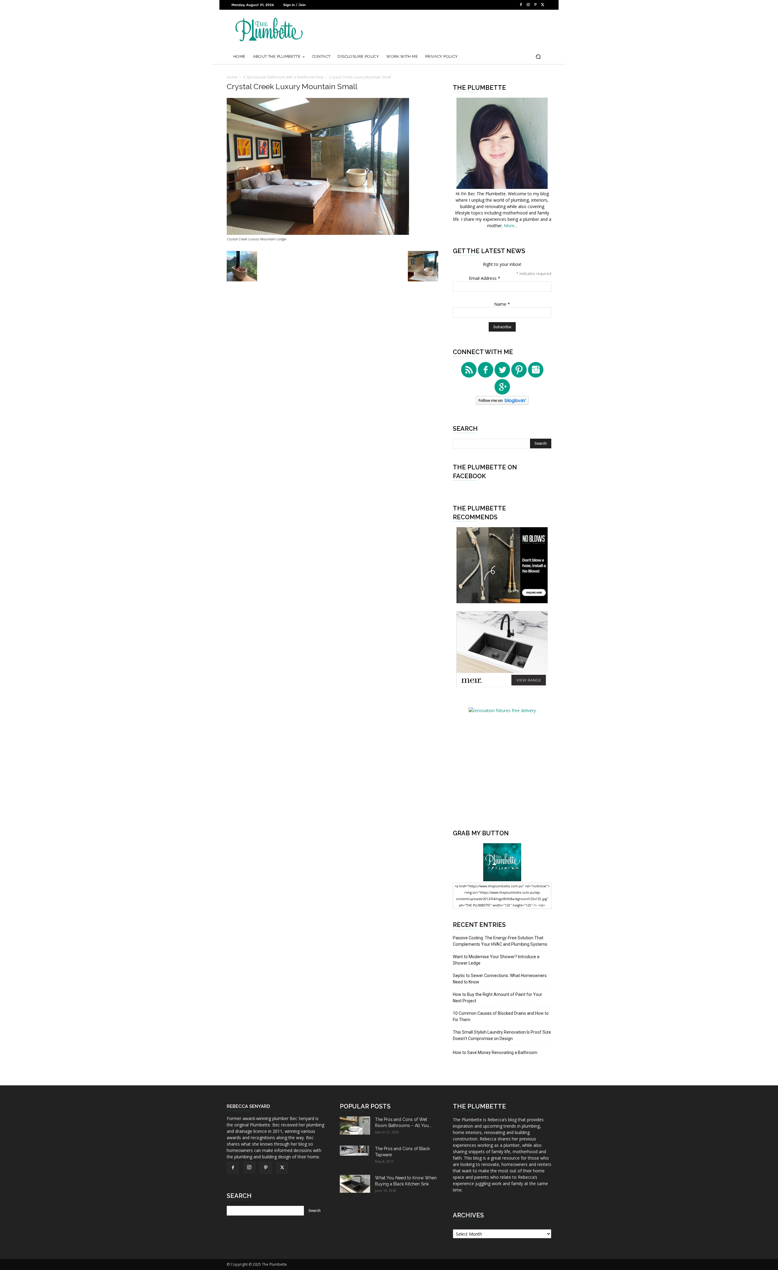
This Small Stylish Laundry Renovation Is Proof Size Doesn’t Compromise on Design (502, 1035)
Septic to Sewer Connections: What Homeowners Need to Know (500, 978)
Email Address (484, 278)
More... (510, 225)
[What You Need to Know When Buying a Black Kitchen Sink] (355, 1184)
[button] (538, 57)
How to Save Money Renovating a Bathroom (495, 1052)
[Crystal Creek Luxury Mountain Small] (318, 233)
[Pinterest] (535, 5)
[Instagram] (528, 5)
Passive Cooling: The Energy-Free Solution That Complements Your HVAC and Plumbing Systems (500, 941)
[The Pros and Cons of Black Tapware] (355, 1151)
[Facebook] (521, 5)
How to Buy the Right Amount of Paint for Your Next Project (497, 997)
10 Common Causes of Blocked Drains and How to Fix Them (501, 1016)
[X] (542, 5)
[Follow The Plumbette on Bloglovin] (502, 403)
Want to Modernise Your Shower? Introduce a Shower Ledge (496, 960)
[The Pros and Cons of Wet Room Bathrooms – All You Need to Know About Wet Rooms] (355, 1125)
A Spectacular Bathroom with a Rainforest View (283, 77)
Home (232, 77)
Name (502, 304)
